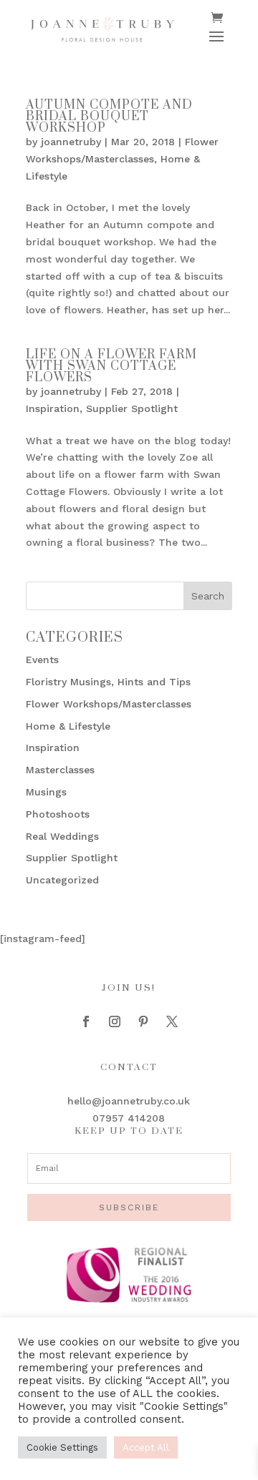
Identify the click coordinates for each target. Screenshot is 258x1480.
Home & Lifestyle (68, 726)
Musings (46, 792)
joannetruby (71, 141)
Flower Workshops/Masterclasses (108, 704)
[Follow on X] (172, 1021)
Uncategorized (62, 880)
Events (42, 659)
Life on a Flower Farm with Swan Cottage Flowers (111, 366)
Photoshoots (58, 814)
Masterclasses (60, 769)
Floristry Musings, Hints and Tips (108, 681)
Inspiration (53, 408)
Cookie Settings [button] (62, 1447)
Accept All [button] (146, 1447)
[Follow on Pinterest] (143, 1021)
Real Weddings (62, 836)
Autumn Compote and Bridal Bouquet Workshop (109, 116)
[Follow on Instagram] (114, 1021)
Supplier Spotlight (132, 408)
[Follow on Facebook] (86, 1021)
